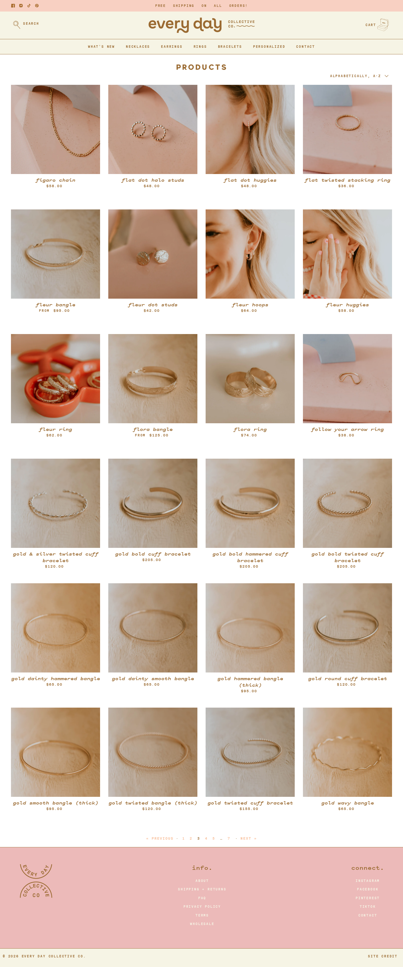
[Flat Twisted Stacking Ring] (347, 129)
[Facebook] (13, 6)
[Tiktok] (29, 6)
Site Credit (383, 956)
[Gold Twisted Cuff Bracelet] (250, 752)
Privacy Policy (202, 907)
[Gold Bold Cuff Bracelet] (152, 503)
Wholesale (202, 924)
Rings (200, 47)
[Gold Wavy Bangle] (347, 752)
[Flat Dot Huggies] (250, 129)
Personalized (269, 47)
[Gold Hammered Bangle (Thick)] (250, 627)
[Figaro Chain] (55, 129)
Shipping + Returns (202, 889)
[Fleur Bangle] (55, 254)
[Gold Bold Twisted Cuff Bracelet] (347, 503)
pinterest (368, 898)
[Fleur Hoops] (250, 254)
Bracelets (230, 47)
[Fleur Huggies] (347, 254)
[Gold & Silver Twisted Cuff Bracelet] (55, 503)
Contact (305, 47)
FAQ (202, 898)
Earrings (171, 47)
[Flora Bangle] (152, 378)
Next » (248, 838)
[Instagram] (21, 6)
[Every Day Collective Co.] (201, 25)
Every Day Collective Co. (54, 956)
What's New (101, 47)
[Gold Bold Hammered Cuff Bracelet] (250, 503)
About (202, 881)
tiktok (368, 907)
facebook (367, 889)
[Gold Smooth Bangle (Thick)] (55, 752)
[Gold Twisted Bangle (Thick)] (152, 752)
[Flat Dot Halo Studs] (152, 129)
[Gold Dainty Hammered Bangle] (55, 627)
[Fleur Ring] (55, 378)
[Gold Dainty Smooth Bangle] (152, 627)
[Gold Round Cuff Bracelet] (347, 627)
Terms (202, 915)
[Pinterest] (37, 6)
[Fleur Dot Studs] (152, 254)
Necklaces (138, 47)
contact (367, 915)
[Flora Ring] (250, 378)
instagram (368, 881)
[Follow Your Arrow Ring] (347, 378)
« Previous (160, 838)
